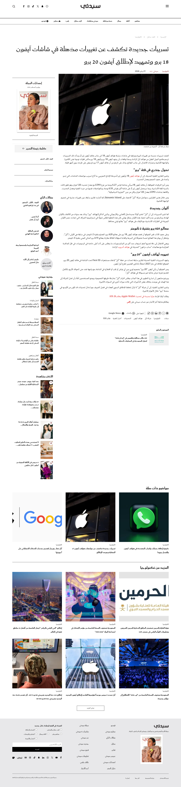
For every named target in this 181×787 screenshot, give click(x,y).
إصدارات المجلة (33, 83)
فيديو (43, 21)
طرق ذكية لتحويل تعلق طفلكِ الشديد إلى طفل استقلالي (28, 360)
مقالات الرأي (46, 197)
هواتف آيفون (135, 176)
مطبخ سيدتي (110, 732)
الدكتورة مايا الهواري (32, 234)
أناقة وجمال (42, 734)
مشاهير (137, 21)
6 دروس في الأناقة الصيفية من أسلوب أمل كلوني (27, 464)
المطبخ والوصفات (29, 734)
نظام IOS (106, 318)
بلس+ (67, 21)
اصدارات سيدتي (109, 762)
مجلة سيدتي (84, 725)
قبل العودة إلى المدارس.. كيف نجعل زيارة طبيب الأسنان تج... (28, 287)
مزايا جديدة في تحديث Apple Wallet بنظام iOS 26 (132, 296)
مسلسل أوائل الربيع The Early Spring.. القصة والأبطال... (28, 423)
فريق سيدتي (84, 750)
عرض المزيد (90, 708)
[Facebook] (23, 6)
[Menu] (167, 6)
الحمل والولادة (34, 300)
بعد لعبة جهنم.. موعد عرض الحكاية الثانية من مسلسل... (28, 383)
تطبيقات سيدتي (83, 756)
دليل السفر (111, 768)
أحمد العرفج (35, 251)
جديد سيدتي (45, 277)
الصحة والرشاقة (30, 730)
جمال (119, 21)
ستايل (113, 744)
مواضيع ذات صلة (157, 488)
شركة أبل (148, 318)
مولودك (36, 319)
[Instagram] (28, 6)
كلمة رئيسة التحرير (36, 148)
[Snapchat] (42, 6)
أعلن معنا (137, 778)
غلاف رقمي (84, 762)
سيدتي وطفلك (92, 21)
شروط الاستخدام (164, 778)
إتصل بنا (127, 778)
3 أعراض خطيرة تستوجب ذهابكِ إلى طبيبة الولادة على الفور (27, 305)
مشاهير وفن (55, 734)
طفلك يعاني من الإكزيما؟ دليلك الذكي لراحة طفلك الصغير (27, 342)
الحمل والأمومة (30, 738)
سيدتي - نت (154, 71)
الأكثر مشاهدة (44, 376)
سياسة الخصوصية (149, 778)
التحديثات (127, 318)
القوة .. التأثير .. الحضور (46, 159)
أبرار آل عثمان (34, 219)
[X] (37, 6)
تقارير (113, 750)
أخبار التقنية (117, 318)
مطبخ (55, 21)
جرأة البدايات (49, 181)
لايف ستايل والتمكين (53, 730)
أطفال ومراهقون (34, 355)
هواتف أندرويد (123, 247)
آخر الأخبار (85, 768)
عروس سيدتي (110, 756)
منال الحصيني (34, 262)
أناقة (128, 21)
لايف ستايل (78, 21)
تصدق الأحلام (48, 170)
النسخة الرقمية (33, 135)
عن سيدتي (85, 738)
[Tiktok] (33, 6)
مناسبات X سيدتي (82, 732)
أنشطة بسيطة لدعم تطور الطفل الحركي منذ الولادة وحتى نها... (28, 323)
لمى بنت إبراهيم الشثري (31, 205)
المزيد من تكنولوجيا (154, 568)
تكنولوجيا (165, 71)
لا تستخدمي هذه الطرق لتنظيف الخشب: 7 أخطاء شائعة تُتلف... (26, 444)
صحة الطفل (35, 282)
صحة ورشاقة (107, 21)
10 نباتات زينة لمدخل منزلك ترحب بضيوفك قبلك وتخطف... (28, 404)
